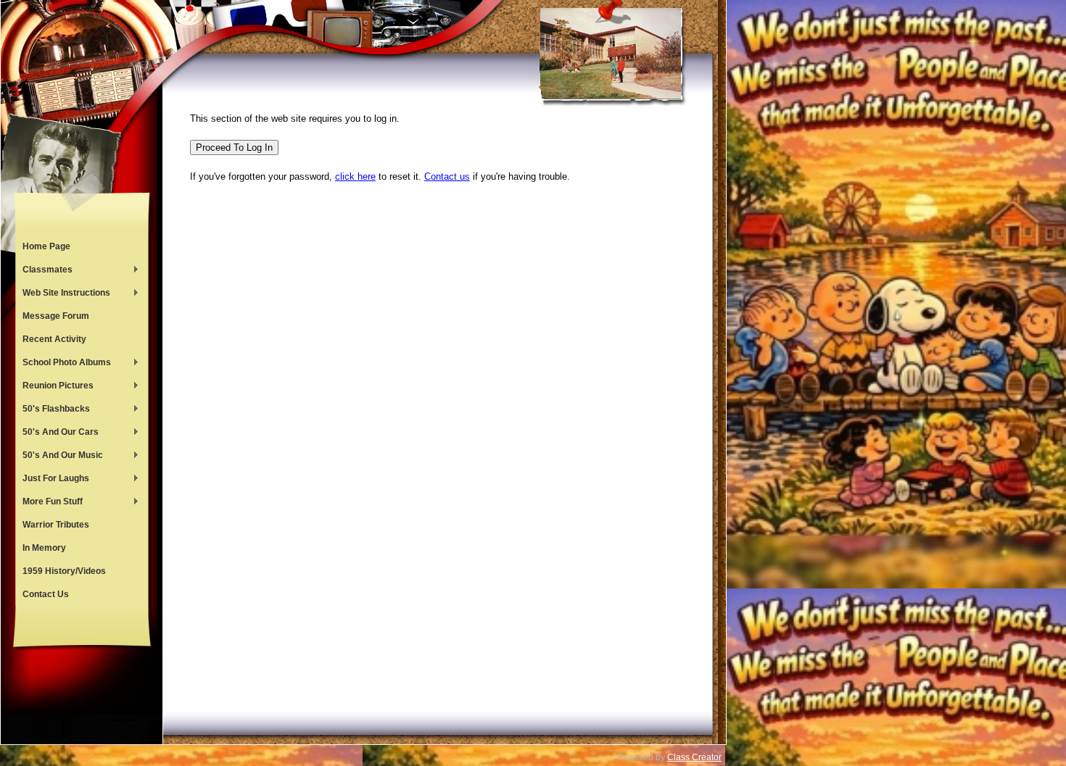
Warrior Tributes (55, 525)
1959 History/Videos (64, 571)
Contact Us (45, 594)
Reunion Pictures (54, 387)
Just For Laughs (52, 479)
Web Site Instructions (62, 294)
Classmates (44, 271)
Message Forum (55, 316)
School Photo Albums (63, 363)
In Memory (44, 548)
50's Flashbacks (52, 410)
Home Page (46, 246)
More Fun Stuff (49, 502)
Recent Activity (54, 339)
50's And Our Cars (57, 433)
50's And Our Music (59, 456)
